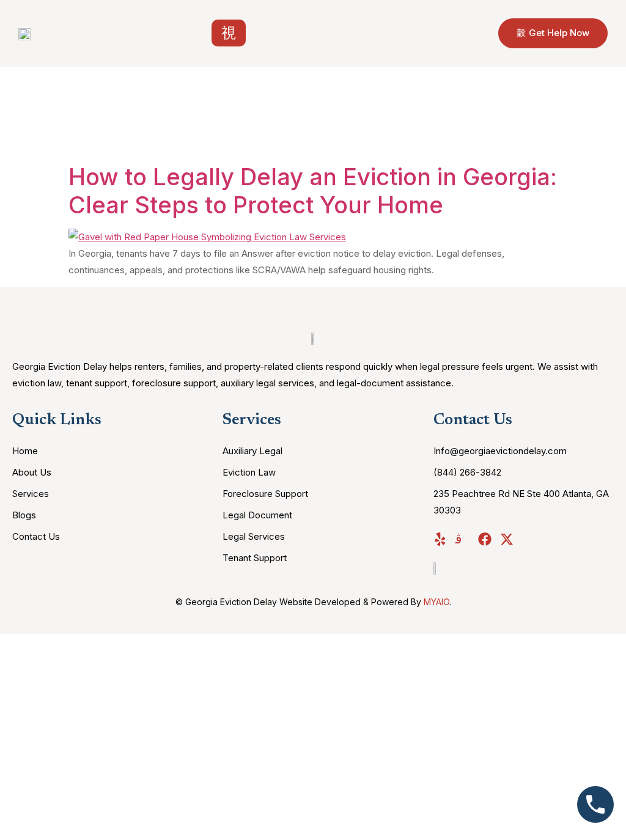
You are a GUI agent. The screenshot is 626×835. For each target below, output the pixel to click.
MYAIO (436, 602)
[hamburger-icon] (229, 33)
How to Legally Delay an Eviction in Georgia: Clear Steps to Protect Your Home (312, 191)
